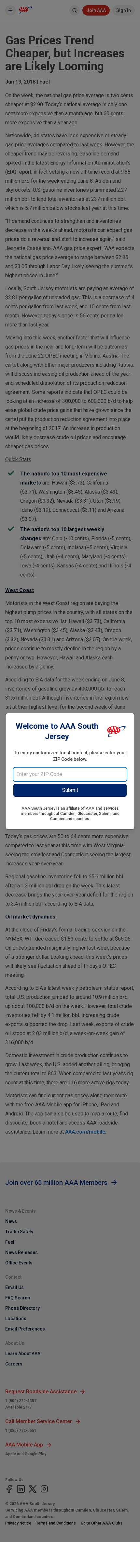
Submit (70, 790)
